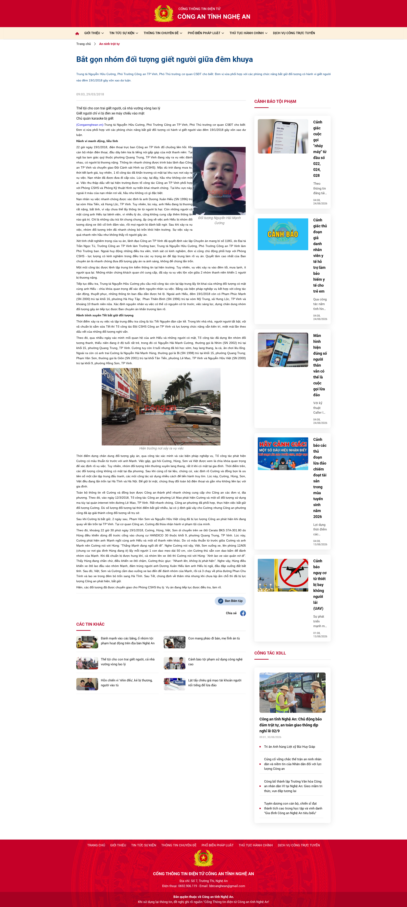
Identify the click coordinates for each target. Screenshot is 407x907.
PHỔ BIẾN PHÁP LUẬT (204, 33)
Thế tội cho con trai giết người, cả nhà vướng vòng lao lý (118, 108)
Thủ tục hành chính (256, 845)
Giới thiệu (92, 33)
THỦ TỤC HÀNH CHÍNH (247, 33)
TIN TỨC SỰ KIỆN (121, 33)
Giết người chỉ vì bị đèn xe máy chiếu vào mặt (110, 113)
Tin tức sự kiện (143, 845)
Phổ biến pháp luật (218, 845)
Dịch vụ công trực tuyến (299, 845)
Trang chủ (83, 44)
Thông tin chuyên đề (179, 845)
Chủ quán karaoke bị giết (94, 118)
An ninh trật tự (109, 44)
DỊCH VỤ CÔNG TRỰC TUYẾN (294, 33)
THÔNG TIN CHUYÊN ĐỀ (161, 33)
